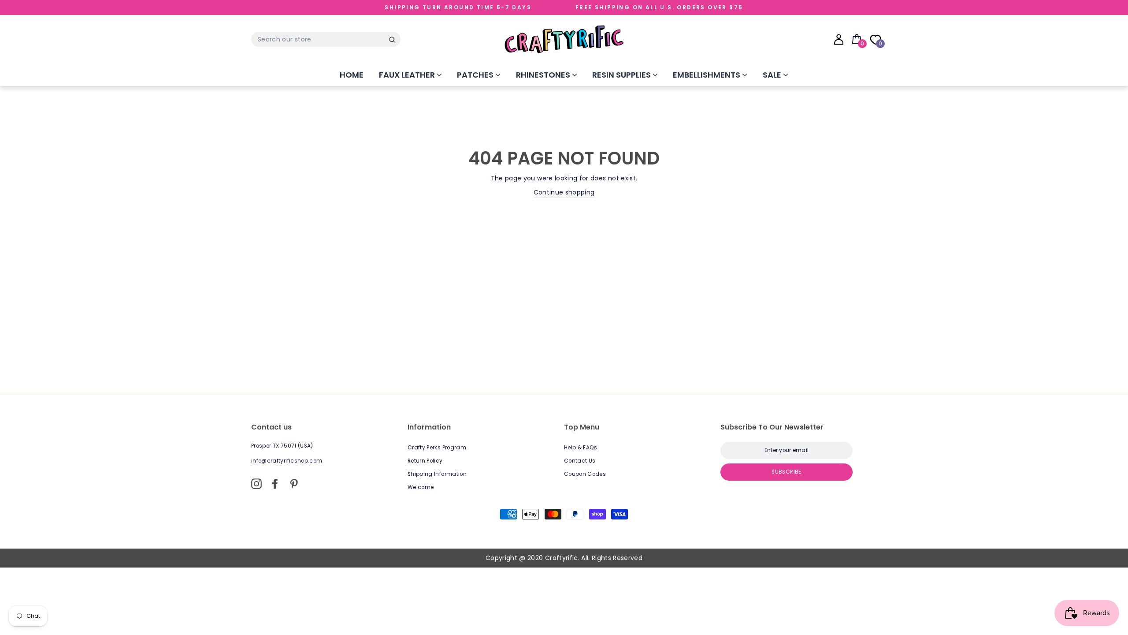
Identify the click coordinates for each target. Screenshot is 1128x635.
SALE (773, 74)
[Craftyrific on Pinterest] (294, 483)
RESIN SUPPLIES (622, 74)
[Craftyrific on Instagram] (256, 483)
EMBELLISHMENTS (707, 74)
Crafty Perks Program (437, 447)
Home (352, 74)
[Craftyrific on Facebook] (275, 483)
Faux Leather (408, 74)
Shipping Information (437, 474)
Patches (476, 74)
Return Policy (425, 460)
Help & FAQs (580, 447)
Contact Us (580, 460)
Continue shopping (564, 192)
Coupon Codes (585, 474)
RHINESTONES (544, 74)
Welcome (421, 487)
